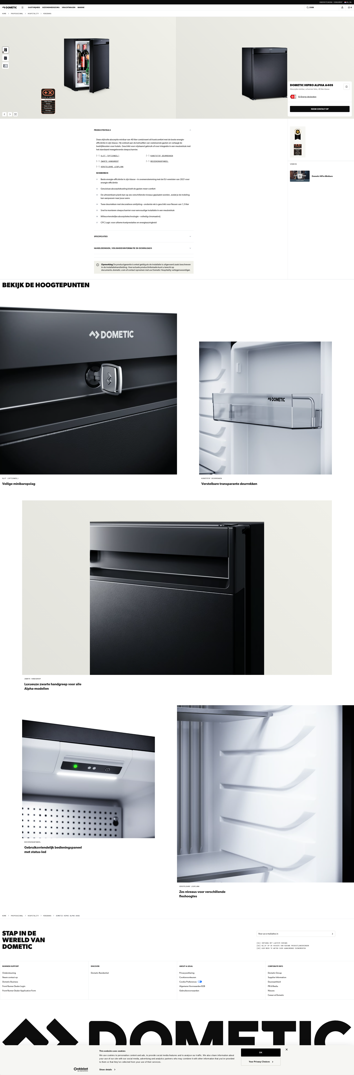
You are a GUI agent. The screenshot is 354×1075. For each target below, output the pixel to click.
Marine (81, 7)
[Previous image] (88, 68)
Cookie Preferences (188, 982)
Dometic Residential (108, 973)
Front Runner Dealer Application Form (19, 990)
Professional (17, 13)
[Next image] (265, 68)
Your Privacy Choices (259, 1061)
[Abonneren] (332, 934)
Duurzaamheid (274, 982)
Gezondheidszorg (51, 7)
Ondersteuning (325, 2)
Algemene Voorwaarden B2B (192, 986)
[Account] (342, 7)
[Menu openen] (22, 7)
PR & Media (281, 986)
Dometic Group (283, 973)
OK (260, 1052)
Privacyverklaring (186, 973)
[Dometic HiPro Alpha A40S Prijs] (297, 134)
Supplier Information (277, 977)
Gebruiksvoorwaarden (189, 990)
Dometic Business (18, 981)
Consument (338, 2)
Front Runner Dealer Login (13, 986)
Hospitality (33, 13)
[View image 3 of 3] (5, 65)
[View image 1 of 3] (5, 50)
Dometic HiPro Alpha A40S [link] (68, 916)
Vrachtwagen (68, 7)
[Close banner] (287, 1049)
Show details (105, 1069)
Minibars (47, 13)
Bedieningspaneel (159, 161)
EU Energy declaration (307, 97)
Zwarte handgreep (110, 161)
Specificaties (101, 236)
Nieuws (280, 990)
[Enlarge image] (15, 114)
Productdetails (102, 130)
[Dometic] (9, 7)
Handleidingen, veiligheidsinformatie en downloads (123, 248)
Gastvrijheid (34, 7)
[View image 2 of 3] (5, 57)
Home (4, 13)
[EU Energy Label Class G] (293, 97)
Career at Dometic (284, 995)
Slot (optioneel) (110, 156)
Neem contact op (320, 109)
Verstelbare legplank (112, 167)
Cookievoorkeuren (187, 977)
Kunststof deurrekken (161, 156)
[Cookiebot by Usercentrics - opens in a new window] (81, 1070)
